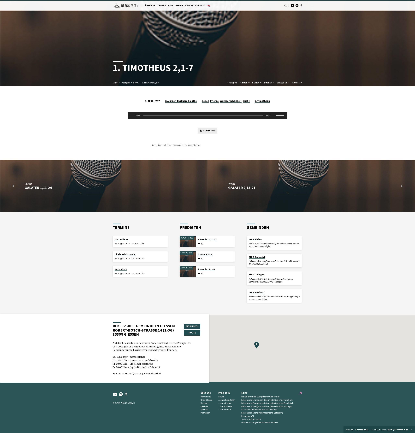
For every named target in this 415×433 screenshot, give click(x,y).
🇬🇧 (209, 5)
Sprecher (282, 83)
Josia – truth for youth (251, 419)
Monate (296, 83)
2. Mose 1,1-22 (205, 254)
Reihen (256, 83)
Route (192, 332)
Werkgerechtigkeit (231, 100)
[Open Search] (285, 5)
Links (244, 393)
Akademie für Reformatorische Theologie (259, 409)
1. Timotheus (262, 100)
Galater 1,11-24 (38, 187)
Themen (243, 83)
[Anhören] (202, 243)
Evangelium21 (247, 416)
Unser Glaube (165, 5)
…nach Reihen (224, 403)
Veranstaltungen (195, 5)
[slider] (280, 115)
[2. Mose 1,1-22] (188, 256)
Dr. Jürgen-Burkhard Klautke (181, 100)
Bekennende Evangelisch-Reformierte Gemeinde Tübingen (266, 406)
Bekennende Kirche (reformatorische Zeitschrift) (262, 412)
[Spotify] (297, 5)
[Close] (412, 429)
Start (115, 82)
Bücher (268, 83)
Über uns (150, 5)
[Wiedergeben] (132, 115)
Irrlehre (214, 100)
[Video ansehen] (199, 243)
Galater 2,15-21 (241, 187)
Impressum (205, 412)
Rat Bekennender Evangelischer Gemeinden (260, 396)
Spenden (204, 409)
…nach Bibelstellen (226, 400)
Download (208, 130)
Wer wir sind (206, 396)
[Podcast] (301, 5)
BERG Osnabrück (257, 257)
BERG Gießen (255, 239)
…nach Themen (225, 406)
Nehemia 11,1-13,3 (207, 239)
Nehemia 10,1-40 (206, 269)
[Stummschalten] (273, 115)
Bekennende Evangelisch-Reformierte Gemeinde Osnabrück (267, 403)
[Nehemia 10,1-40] (188, 271)
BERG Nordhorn (256, 292)
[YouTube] (292, 5)
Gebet (135, 82)
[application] (207, 115)
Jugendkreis (121, 269)
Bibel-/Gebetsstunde (125, 254)
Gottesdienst (121, 239)
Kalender (204, 406)
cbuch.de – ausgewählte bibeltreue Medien (259, 422)
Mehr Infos (192, 326)
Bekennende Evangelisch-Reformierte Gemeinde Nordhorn (267, 400)
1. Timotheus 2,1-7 (150, 82)
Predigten (125, 82)
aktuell (221, 396)
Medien (179, 5)
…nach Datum (224, 409)
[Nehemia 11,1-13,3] (188, 241)
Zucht (246, 100)
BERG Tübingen (256, 274)
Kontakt (204, 403)
